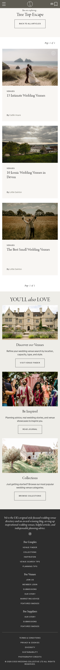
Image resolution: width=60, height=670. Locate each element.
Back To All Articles (30, 24)
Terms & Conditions (30, 638)
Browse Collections (30, 496)
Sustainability (30, 652)
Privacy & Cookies (30, 643)
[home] (30, 4)
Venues (11, 91)
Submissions (30, 589)
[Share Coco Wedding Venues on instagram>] (30, 533)
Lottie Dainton (15, 192)
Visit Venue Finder (30, 363)
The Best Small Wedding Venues (28, 249)
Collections (29, 552)
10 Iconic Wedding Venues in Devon (26, 175)
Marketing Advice (29, 599)
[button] (4, 4)
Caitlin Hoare (15, 115)
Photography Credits (30, 657)
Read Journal (30, 429)
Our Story (30, 594)
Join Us (30, 580)
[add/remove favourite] (53, 53)
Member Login (29, 585)
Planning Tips (30, 566)
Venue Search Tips (30, 562)
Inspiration (30, 557)
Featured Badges (30, 603)
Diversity (30, 647)
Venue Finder (30, 547)
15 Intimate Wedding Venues (26, 95)
